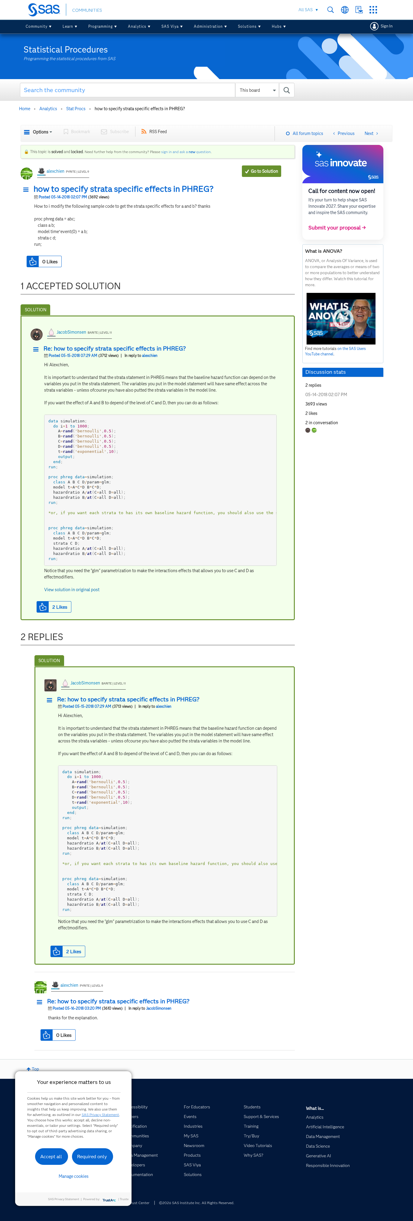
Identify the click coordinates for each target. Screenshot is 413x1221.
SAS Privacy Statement (100, 1114)
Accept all (51, 1156)
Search (330, 10)
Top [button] (35, 1069)
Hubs (277, 26)
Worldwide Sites (345, 10)
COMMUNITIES (87, 10)
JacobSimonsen (71, 332)
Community (36, 26)
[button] (27, 190)
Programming (100, 26)
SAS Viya (170, 26)
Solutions (247, 26)
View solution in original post (71, 589)
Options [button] (40, 132)
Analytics (137, 26)
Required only (92, 1156)
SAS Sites (373, 10)
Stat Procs (76, 108)
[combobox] (157, 90)
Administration (208, 26)
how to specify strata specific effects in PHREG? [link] (140, 108)
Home (24, 108)
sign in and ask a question (186, 151)
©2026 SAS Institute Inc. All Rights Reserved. (196, 1202)
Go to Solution (264, 171)
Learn (68, 26)
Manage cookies (74, 1176)
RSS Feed (158, 131)
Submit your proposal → (337, 227)
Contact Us (359, 10)
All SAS (305, 9)
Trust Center (139, 1202)
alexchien (55, 171)
